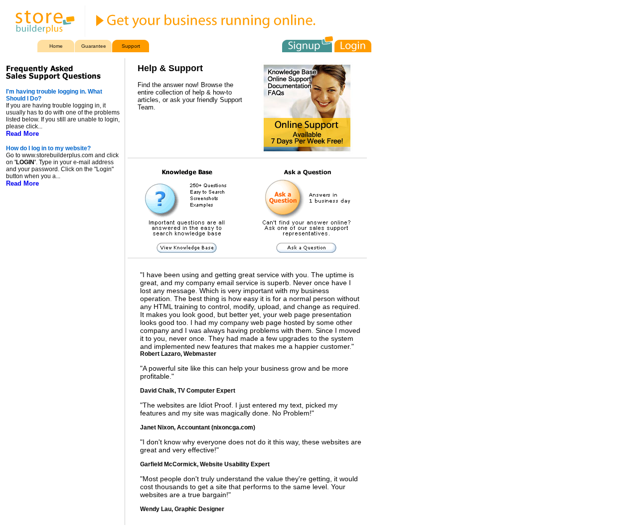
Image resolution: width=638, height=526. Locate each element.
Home (56, 46)
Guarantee (93, 46)
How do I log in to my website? (48, 148)
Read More (22, 133)
